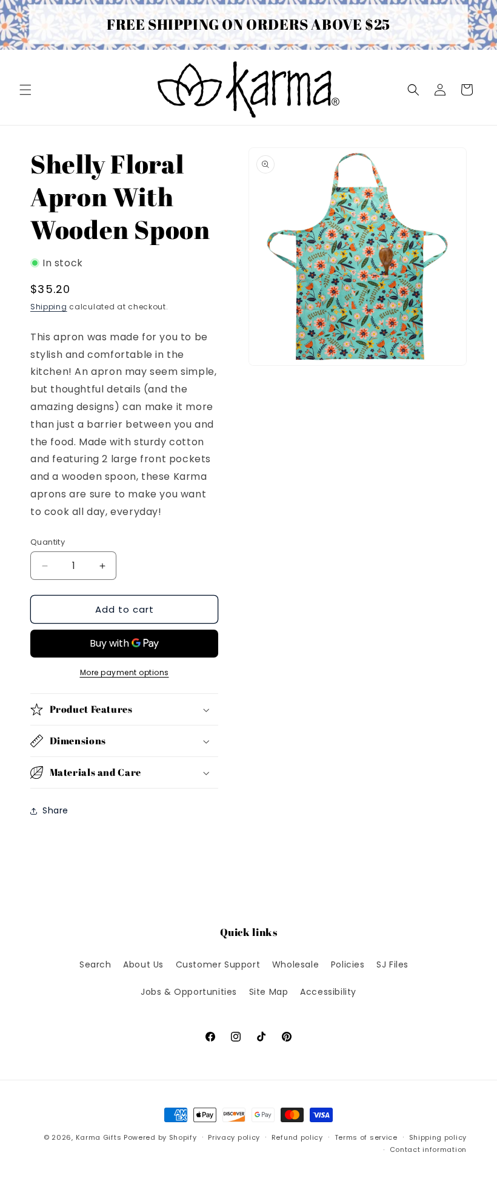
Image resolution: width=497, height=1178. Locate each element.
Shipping (48, 306)
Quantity (47, 542)
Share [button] (55, 810)
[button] (25, 89)
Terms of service (366, 1137)
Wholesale (295, 964)
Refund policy (297, 1137)
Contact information (428, 1149)
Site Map (269, 992)
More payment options (124, 672)
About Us (143, 964)
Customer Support (218, 964)
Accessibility (328, 992)
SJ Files (392, 964)
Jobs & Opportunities (189, 992)
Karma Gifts (99, 1137)
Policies (348, 964)
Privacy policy (234, 1137)
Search (95, 964)
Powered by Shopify (160, 1137)
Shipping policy (438, 1137)
